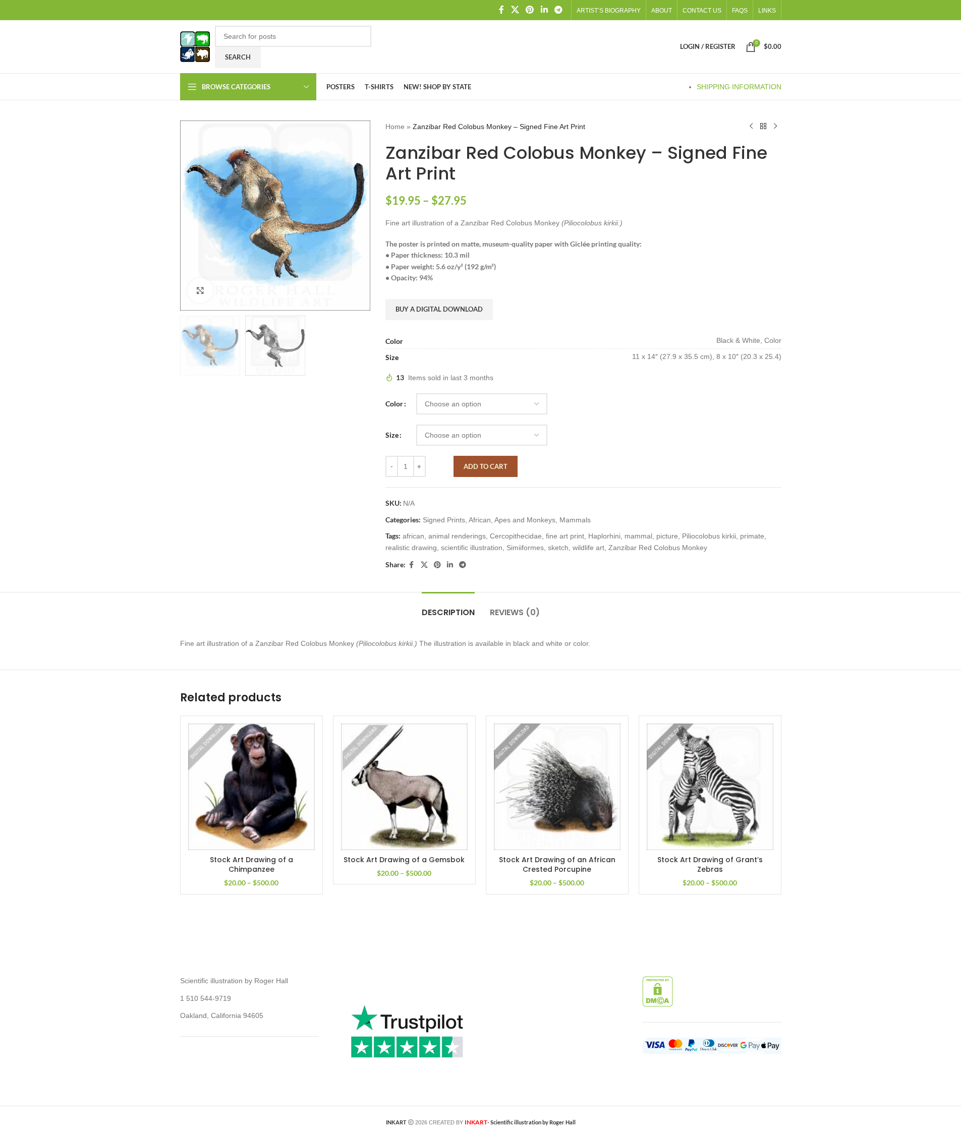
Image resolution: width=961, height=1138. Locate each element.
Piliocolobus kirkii (709, 536)
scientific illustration (471, 548)
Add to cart (485, 466)
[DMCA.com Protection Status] (657, 991)
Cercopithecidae (516, 536)
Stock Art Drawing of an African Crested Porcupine (557, 865)
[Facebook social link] (501, 10)
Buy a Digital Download (439, 309)
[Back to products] (763, 127)
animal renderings (457, 536)
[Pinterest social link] (530, 10)
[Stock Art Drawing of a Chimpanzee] (251, 787)
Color (394, 403)
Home (395, 127)
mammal (638, 536)
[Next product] (775, 127)
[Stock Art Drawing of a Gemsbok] (404, 787)
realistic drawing (411, 548)
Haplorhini (604, 536)
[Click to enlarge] (200, 290)
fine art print (565, 536)
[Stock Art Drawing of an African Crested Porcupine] (557, 787)
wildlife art (588, 548)
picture (667, 536)
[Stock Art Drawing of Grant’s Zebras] (710, 787)
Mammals (575, 520)
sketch (558, 548)
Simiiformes (525, 548)
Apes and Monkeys (524, 520)
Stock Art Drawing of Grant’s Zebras (710, 865)
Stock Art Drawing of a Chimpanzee (251, 865)
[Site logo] (195, 46)
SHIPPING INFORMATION (739, 87)
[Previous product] (751, 127)
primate (752, 536)
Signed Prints (444, 520)
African (480, 520)
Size (392, 435)
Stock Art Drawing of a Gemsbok (404, 860)
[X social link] (514, 10)
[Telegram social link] (558, 10)
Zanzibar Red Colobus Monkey (657, 548)
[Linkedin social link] (544, 10)
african (413, 536)
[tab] (448, 607)
